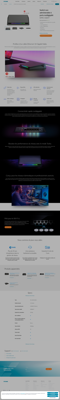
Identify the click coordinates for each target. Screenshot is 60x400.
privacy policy (23, 393)
